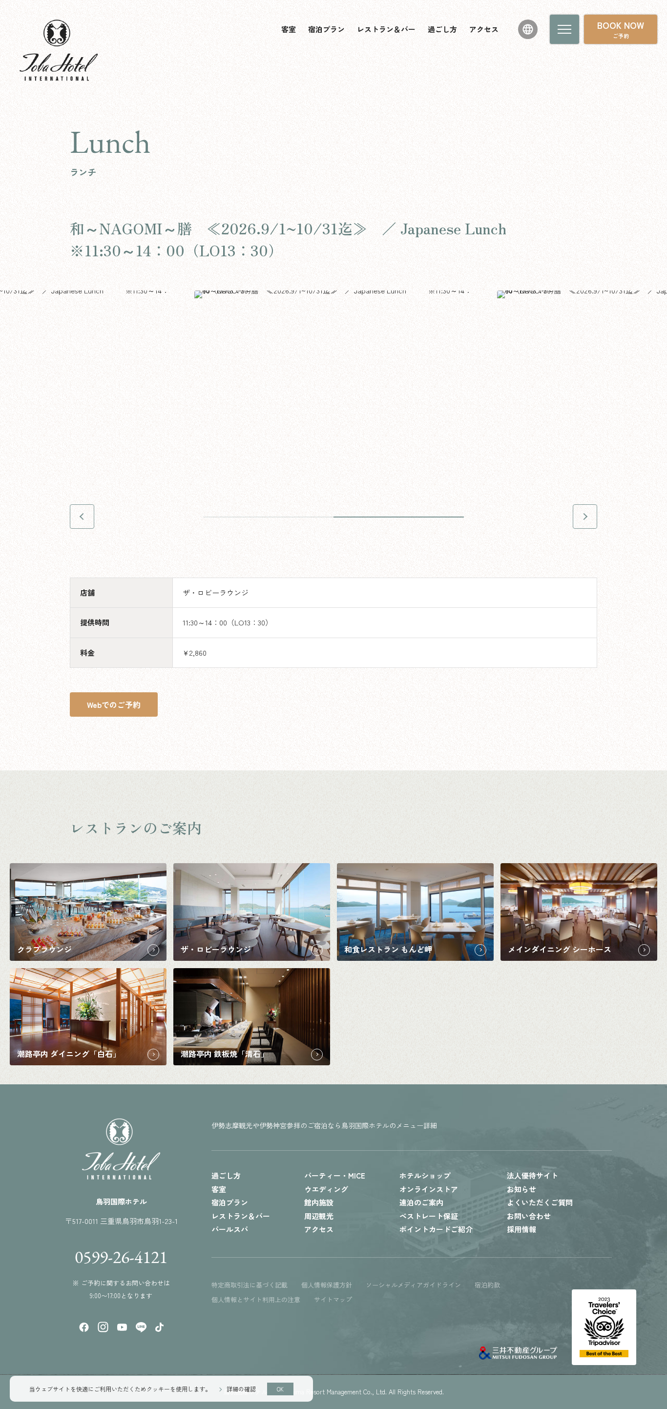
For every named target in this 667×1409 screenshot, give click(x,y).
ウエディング (326, 1189)
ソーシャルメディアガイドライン (413, 1284)
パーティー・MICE (334, 1175)
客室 (288, 29)
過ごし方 (442, 29)
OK (280, 1389)
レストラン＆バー (386, 29)
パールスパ (229, 1229)
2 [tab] (399, 517)
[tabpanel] (333, 383)
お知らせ (521, 1189)
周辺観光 (319, 1216)
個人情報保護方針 (326, 1284)
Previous (82, 516)
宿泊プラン (326, 29)
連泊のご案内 (421, 1202)
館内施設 (319, 1202)
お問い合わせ (529, 1216)
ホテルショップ (425, 1175)
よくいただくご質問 (540, 1202)
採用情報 (521, 1229)
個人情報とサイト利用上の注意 (255, 1299)
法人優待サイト (532, 1175)
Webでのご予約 (114, 704)
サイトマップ (333, 1299)
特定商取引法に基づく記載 (249, 1284)
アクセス (484, 29)
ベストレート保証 (428, 1216)
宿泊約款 (487, 1284)
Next (585, 516)
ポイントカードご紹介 (436, 1229)
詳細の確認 (241, 1389)
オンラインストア (428, 1189)
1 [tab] (268, 517)
